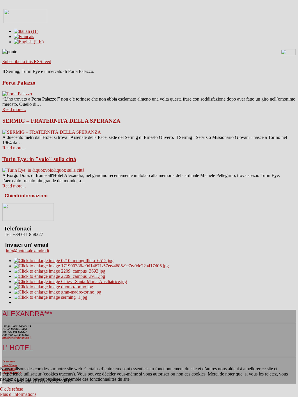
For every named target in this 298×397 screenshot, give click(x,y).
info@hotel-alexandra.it (27, 250)
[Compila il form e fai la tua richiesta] (28, 219)
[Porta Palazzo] (17, 93)
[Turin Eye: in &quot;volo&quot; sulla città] (43, 170)
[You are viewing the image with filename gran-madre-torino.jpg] (57, 291)
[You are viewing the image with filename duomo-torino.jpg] (53, 286)
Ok (3, 389)
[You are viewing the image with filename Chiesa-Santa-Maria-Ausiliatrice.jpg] (70, 281)
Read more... (14, 109)
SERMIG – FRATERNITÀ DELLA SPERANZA (61, 121)
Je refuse (15, 389)
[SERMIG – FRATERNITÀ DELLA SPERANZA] (51, 132)
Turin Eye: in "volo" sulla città (39, 159)
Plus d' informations (18, 394)
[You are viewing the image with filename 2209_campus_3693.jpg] (59, 271)
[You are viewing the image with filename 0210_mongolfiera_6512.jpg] (63, 260)
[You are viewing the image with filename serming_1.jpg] (50, 297)
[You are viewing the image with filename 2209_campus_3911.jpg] (59, 276)
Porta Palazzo (19, 83)
